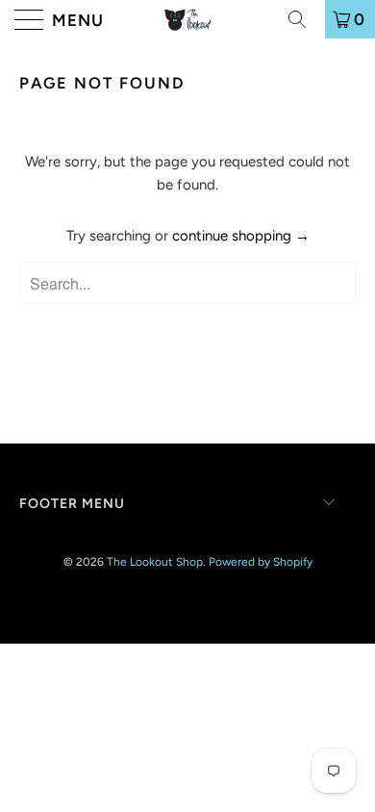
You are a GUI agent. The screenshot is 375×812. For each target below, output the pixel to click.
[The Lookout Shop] (188, 19)
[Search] (304, 19)
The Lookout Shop (155, 562)
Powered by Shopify (260, 562)
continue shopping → (241, 235)
